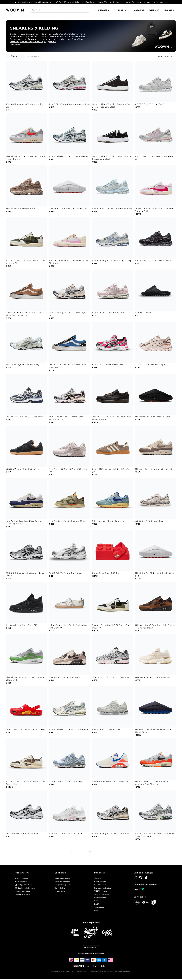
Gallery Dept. (39, 41)
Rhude (52, 41)
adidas (60, 36)
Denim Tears (26, 41)
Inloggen (169, 10)
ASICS (77, 36)
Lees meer (15, 44)
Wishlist (154, 10)
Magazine (139, 10)
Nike (53, 36)
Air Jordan (69, 36)
